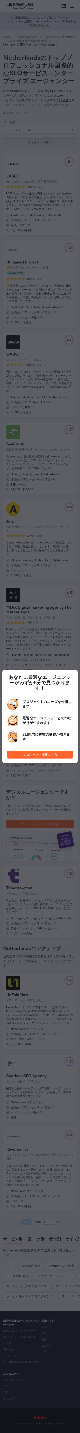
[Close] (73, 674)
